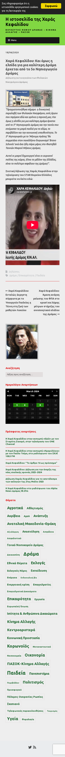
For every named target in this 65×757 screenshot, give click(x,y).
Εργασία (39, 599)
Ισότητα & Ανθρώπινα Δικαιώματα (32, 613)
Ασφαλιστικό (14, 538)
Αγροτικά (15, 508)
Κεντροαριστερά (21, 630)
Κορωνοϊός (18, 646)
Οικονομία (35, 655)
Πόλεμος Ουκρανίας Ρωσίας (25, 696)
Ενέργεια (12, 577)
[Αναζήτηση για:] (24, 374)
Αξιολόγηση (13, 532)
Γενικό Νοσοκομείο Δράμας (25, 545)
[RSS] (35, 747)
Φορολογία (28, 719)
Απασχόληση (30, 531)
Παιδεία (40, 275)
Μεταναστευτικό (42, 647)
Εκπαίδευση (39, 570)
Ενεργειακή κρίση (18, 584)
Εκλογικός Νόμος (17, 570)
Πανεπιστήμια (39, 673)
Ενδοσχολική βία (29, 578)
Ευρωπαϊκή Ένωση (17, 606)
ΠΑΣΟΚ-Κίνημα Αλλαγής (28, 664)
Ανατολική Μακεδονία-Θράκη (31, 524)
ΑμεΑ (27, 516)
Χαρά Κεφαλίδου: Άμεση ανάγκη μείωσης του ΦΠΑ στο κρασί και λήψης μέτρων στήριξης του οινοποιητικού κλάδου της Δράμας (46, 302)
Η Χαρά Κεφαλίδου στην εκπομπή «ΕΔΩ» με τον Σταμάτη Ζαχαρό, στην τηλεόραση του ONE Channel (32, 441)
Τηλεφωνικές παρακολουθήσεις (25, 711)
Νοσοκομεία (14, 655)
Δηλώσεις (14, 271)
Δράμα (13, 275)
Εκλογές (38, 563)
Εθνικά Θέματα (17, 563)
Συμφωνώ (51, 5)
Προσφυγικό (14, 690)
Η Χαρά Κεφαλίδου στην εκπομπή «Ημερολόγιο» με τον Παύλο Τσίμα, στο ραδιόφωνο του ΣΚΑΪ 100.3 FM (32, 453)
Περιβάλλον (13, 683)
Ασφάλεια (48, 532)
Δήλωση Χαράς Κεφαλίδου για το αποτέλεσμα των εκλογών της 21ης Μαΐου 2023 (31, 480)
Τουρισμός (52, 711)
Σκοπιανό (13, 703)
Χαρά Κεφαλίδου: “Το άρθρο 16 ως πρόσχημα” (31, 463)
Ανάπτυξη (40, 516)
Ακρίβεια (13, 516)
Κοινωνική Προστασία (23, 638)
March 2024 (32, 391)
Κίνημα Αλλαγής (21, 622)
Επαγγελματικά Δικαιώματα (21, 591)
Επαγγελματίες (42, 584)
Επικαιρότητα (26, 275)
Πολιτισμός (33, 682)
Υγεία (12, 718)
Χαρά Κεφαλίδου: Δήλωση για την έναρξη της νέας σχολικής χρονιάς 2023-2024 (31, 470)
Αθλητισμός (35, 508)
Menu (13, 40)
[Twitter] (30, 747)
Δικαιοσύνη (13, 554)
